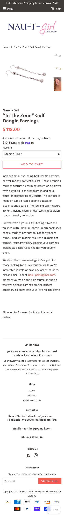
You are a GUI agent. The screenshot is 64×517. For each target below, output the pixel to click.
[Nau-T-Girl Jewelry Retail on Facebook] (28, 456)
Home (6, 47)
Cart (58, 8)
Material (7, 148)
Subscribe (50, 481)
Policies (32, 395)
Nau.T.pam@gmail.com (41, 275)
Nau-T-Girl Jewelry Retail (35, 491)
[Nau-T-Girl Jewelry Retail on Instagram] (36, 456)
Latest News (32, 344)
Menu (10, 9)
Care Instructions (32, 400)
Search (32, 390)
